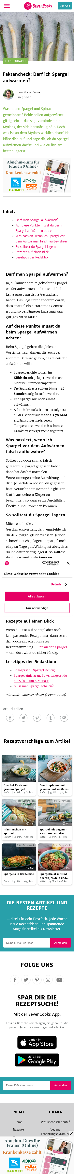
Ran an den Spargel (52, 647)
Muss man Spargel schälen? (33, 686)
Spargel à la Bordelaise (19, 874)
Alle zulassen (37, 596)
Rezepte (18, 1129)
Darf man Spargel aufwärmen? (37, 220)
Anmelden (60, 942)
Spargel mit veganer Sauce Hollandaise (53, 831)
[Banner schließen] (68, 563)
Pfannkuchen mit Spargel (15, 831)
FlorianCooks (31, 92)
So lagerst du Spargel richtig (34, 670)
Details (56, 584)
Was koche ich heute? (55, 1122)
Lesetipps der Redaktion (33, 257)
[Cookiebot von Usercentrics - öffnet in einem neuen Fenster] (44, 563)
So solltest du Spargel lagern (36, 247)
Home (18, 1122)
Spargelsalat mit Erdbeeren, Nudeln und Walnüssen (54, 876)
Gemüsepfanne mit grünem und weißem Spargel (53, 787)
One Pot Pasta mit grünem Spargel (16, 787)
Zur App (65, 6)
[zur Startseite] (38, 6)
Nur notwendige (37, 608)
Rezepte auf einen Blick (32, 252)
